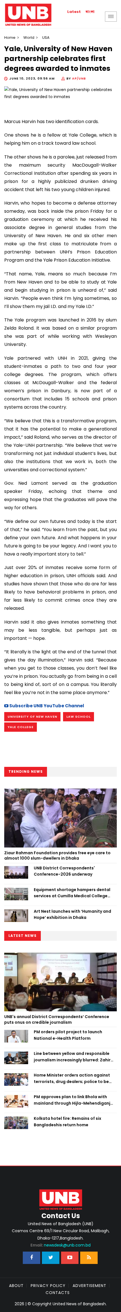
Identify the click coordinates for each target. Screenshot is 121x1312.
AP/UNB (79, 78)
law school (78, 716)
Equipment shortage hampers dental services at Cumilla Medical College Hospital (72, 893)
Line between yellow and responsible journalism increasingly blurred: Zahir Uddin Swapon (72, 1057)
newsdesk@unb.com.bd (60, 1245)
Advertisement (89, 1285)
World (28, 37)
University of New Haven (32, 716)
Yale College (20, 727)
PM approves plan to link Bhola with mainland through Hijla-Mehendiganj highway (72, 1100)
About (16, 1285)
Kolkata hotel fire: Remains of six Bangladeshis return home (67, 1121)
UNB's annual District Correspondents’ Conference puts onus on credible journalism (56, 1019)
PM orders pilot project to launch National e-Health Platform (68, 1035)
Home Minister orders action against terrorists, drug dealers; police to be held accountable (72, 1078)
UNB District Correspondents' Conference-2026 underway (64, 871)
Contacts (58, 1292)
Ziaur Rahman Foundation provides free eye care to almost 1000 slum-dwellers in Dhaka (57, 855)
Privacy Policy (48, 1285)
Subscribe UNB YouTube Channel (46, 706)
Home (9, 37)
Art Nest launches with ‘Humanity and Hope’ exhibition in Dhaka (72, 914)
